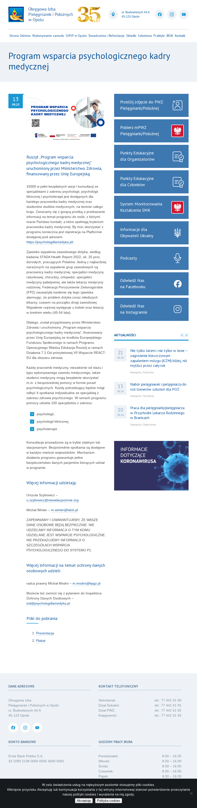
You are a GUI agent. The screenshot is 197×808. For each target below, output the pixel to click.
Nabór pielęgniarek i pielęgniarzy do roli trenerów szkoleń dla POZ (158, 387)
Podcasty (148, 372)
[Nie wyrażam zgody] (191, 793)
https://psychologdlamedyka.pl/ (49, 242)
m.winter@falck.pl (64, 510)
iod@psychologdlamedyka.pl (48, 603)
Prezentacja (45, 633)
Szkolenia (148, 395)
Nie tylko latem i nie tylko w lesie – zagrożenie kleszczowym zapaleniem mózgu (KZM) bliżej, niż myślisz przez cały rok (159, 358)
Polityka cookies (108, 800)
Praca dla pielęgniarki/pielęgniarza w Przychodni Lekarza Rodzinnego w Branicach (157, 412)
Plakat (40, 641)
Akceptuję (84, 800)
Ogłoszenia (149, 424)
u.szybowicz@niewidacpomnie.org (52, 500)
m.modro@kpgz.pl (86, 583)
